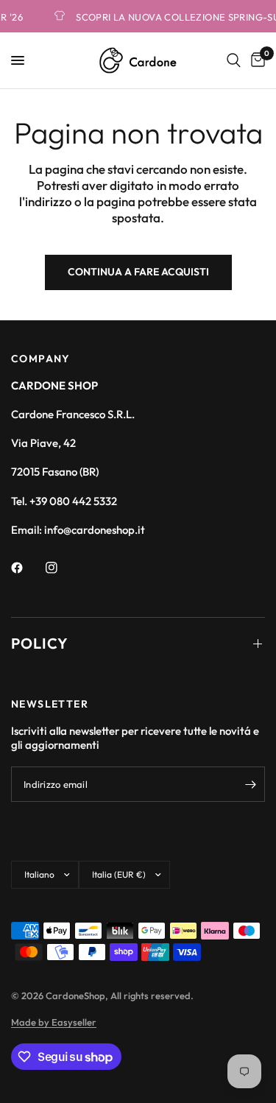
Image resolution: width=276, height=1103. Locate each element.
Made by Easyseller (53, 1022)
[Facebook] (27, 568)
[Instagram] (62, 568)
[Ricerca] (234, 60)
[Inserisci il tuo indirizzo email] (250, 784)
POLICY (39, 643)
